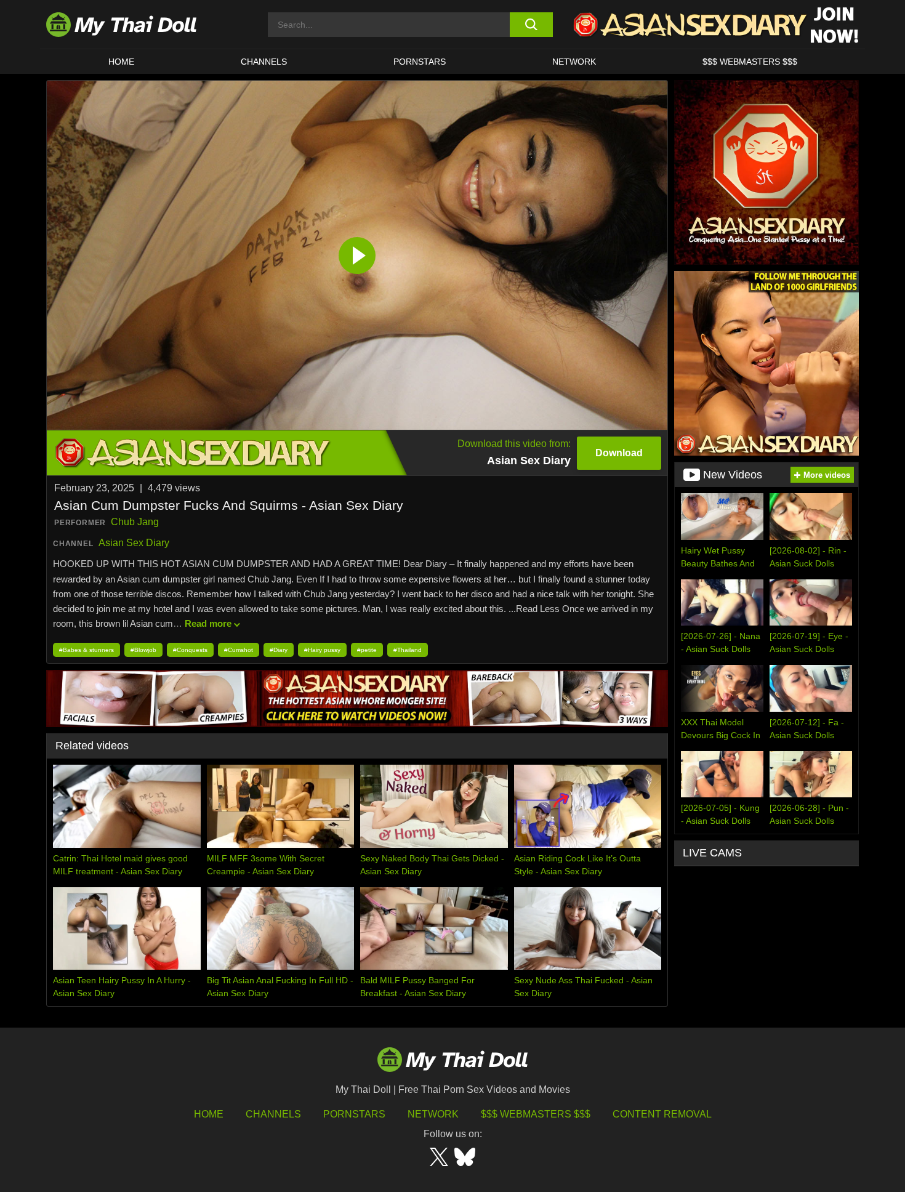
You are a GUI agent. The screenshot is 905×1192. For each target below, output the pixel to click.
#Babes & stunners (86, 649)
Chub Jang (135, 522)
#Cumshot (238, 649)
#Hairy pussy (322, 649)
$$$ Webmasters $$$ (535, 1114)
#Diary (279, 649)
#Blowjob (143, 649)
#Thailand (407, 649)
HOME (121, 61)
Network (574, 61)
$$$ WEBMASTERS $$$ (749, 61)
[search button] (531, 24)
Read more (208, 623)
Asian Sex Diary (134, 543)
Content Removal (662, 1114)
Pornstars (419, 61)
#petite (367, 649)
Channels (273, 1114)
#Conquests (190, 649)
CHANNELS (264, 61)
